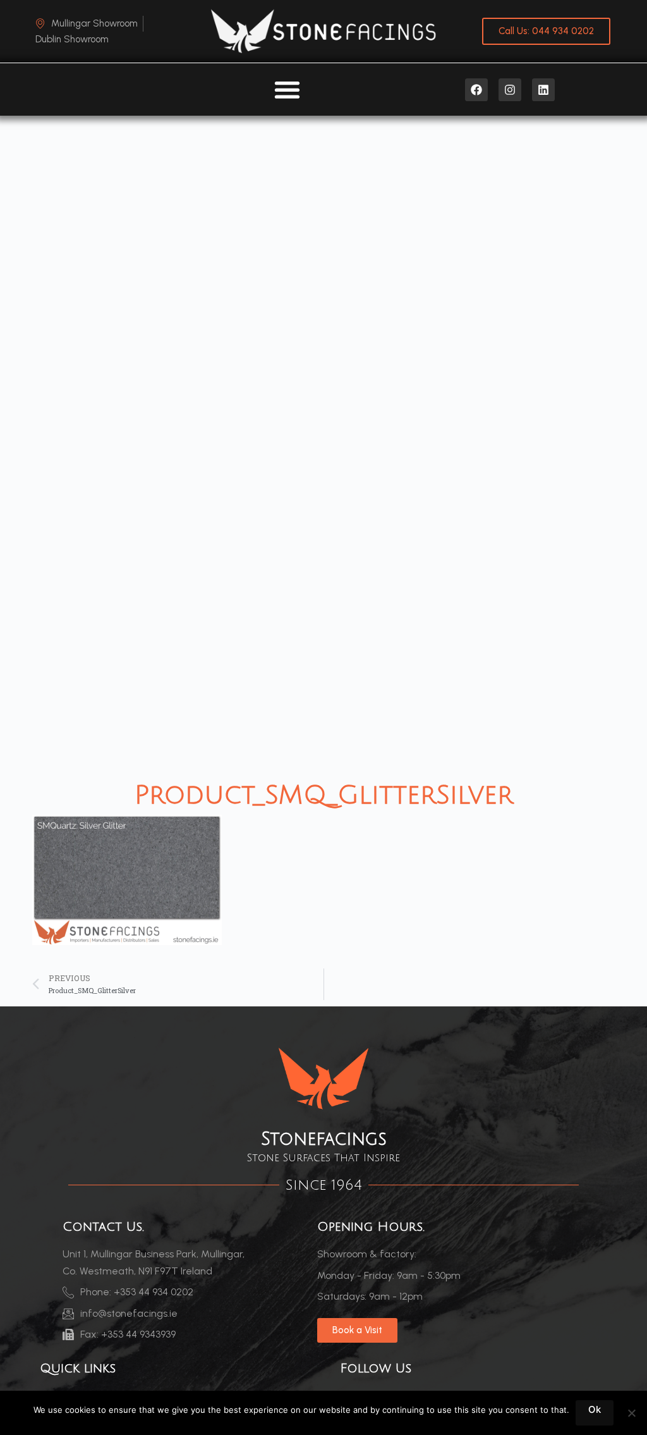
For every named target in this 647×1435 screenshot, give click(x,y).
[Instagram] (510, 89)
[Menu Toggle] (287, 89)
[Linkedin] (543, 89)
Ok (594, 1409)
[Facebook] (476, 89)
